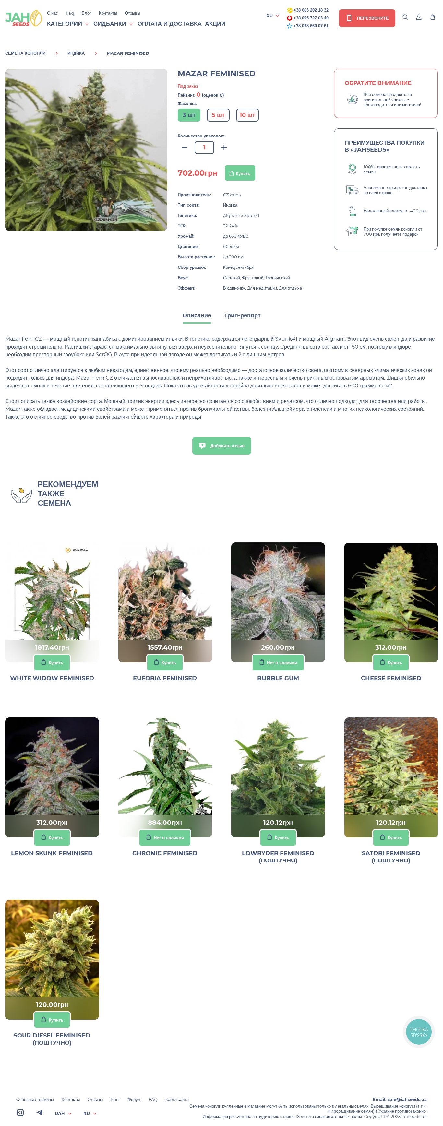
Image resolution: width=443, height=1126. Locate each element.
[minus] (184, 147)
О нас (52, 13)
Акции (215, 23)
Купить (243, 173)
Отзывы (132, 13)
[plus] (224, 147)
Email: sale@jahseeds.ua (400, 1099)
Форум (134, 1099)
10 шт (247, 115)
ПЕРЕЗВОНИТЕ (372, 18)
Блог (86, 13)
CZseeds (232, 194)
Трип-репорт (242, 315)
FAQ (153, 1099)
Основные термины (35, 1099)
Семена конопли (25, 53)
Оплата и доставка (170, 23)
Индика (76, 53)
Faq (70, 13)
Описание (197, 315)
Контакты (108, 13)
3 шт (189, 115)
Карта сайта (177, 1099)
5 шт (218, 115)
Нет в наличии (282, 662)
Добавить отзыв (227, 445)
